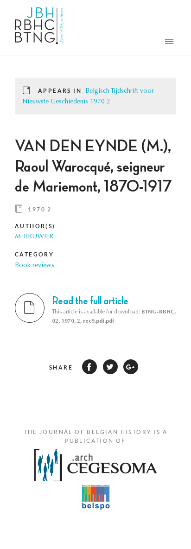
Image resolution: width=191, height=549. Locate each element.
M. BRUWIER (34, 237)
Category (34, 254)
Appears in (60, 91)
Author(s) (35, 226)
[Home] (39, 27)
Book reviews (34, 265)
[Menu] (170, 42)
